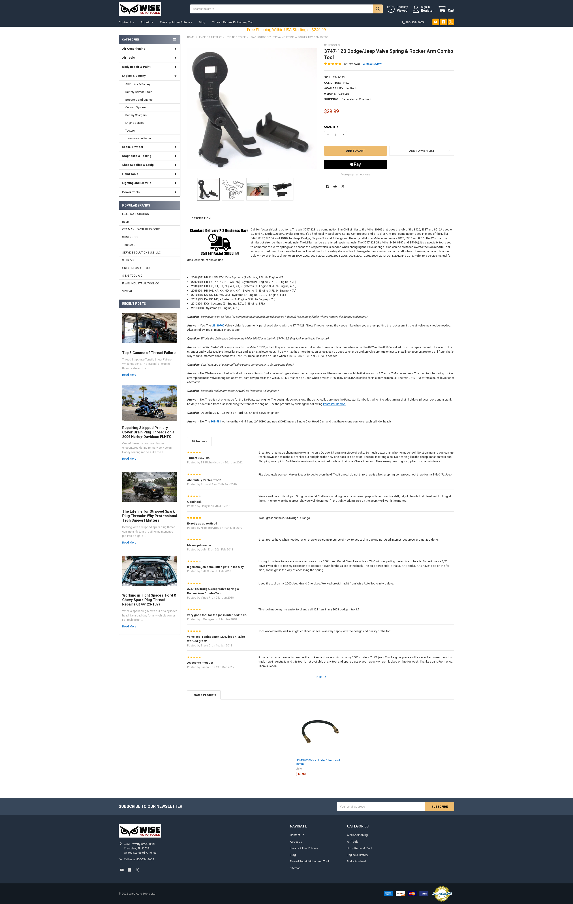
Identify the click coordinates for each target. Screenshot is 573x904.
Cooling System (135, 107)
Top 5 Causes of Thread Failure (149, 353)
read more (129, 374)
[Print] (335, 186)
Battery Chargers (136, 115)
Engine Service (134, 122)
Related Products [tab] (204, 695)
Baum (126, 221)
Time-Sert (128, 244)
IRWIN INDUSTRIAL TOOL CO (140, 283)
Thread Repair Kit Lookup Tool (233, 22)
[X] (451, 22)
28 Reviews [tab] (199, 441)
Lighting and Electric (136, 183)
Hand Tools (130, 174)
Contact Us (126, 22)
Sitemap (295, 868)
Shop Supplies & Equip (138, 164)
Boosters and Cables (138, 99)
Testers (130, 130)
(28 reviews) (352, 64)
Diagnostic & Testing (136, 156)
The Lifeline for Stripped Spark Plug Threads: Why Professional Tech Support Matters (149, 515)
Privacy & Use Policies (176, 22)
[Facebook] (443, 22)
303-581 (216, 421)
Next (319, 676)
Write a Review (372, 64)
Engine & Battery (134, 75)
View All (127, 291)
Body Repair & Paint (136, 66)
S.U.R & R (128, 260)
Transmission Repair (138, 138)
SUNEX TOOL (130, 237)
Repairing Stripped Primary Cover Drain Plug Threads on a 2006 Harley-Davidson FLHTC (148, 432)
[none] (252, 108)
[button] (421, 151)
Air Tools (128, 57)
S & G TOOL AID (132, 275)
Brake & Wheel (132, 147)
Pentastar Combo (334, 404)
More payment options (355, 174)
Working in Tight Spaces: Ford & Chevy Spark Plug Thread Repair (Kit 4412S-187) (149, 599)
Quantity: (332, 126)
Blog (202, 22)
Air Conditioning (133, 48)
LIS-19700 (218, 325)
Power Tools (131, 192)
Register (427, 10)
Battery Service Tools (138, 92)
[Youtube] (435, 22)
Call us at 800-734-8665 (139, 859)
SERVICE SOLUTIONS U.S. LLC (141, 252)
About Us (147, 22)
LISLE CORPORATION (135, 213)
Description (201, 218)
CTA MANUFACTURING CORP (141, 229)
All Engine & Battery (137, 84)
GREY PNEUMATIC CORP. (137, 268)
